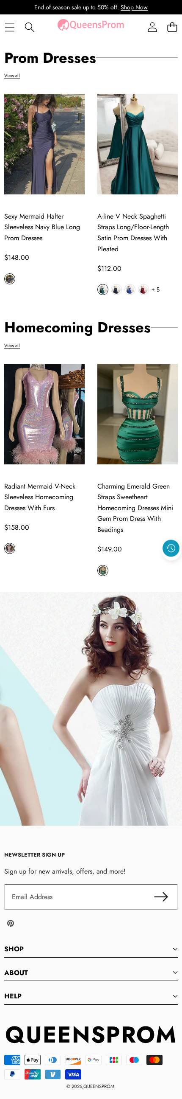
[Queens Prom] (90, 27)
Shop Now (134, 7)
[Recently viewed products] (171, 548)
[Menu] (9, 27)
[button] (172, 27)
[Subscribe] (161, 897)
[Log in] (152, 27)
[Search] (29, 27)
